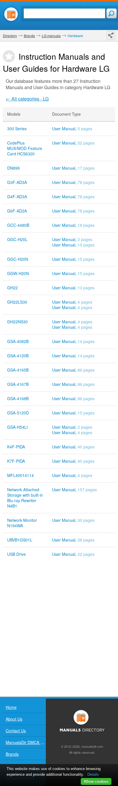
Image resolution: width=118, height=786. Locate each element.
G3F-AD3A (17, 182)
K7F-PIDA (16, 461)
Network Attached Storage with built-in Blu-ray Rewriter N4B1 (25, 498)
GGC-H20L (17, 239)
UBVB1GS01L (19, 540)
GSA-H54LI (17, 427)
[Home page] (11, 14)
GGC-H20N (17, 259)
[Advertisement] (59, 628)
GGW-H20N (18, 273)
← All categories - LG (27, 98)
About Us (14, 719)
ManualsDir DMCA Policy (26, 742)
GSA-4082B (18, 341)
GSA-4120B (18, 355)
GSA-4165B (18, 370)
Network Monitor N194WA (22, 523)
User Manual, (72, 128)
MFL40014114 (20, 475)
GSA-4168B (18, 398)
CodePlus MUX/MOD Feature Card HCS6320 (24, 148)
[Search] (112, 13)
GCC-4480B (18, 225)
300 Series (17, 128)
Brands (12, 754)
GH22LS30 (17, 302)
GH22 (12, 287)
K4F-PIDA (16, 447)
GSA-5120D (18, 413)
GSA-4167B (18, 384)
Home (11, 707)
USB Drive (16, 554)
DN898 (13, 168)
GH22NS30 (17, 321)
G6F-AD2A (17, 211)
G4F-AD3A (17, 196)
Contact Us (16, 730)
